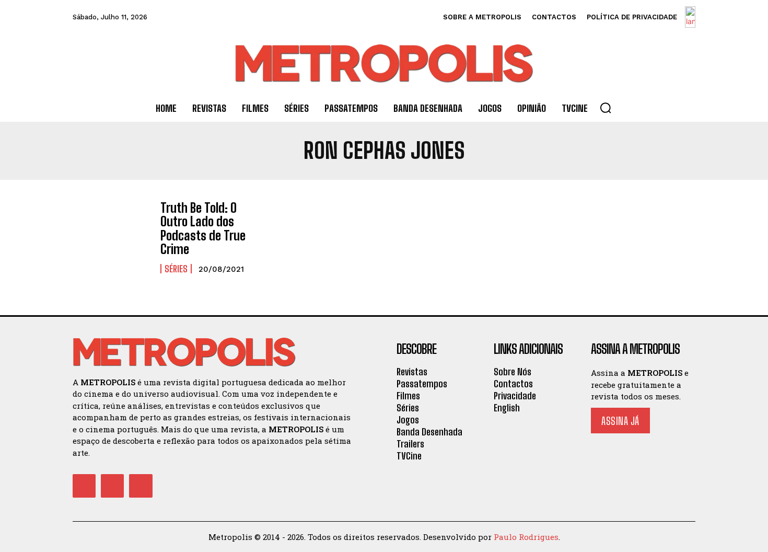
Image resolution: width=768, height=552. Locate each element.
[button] (605, 107)
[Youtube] (140, 485)
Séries (176, 268)
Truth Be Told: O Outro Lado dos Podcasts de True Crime (203, 228)
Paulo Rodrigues (526, 537)
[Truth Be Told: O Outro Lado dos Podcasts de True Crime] (111, 232)
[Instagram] (112, 485)
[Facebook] (84, 485)
